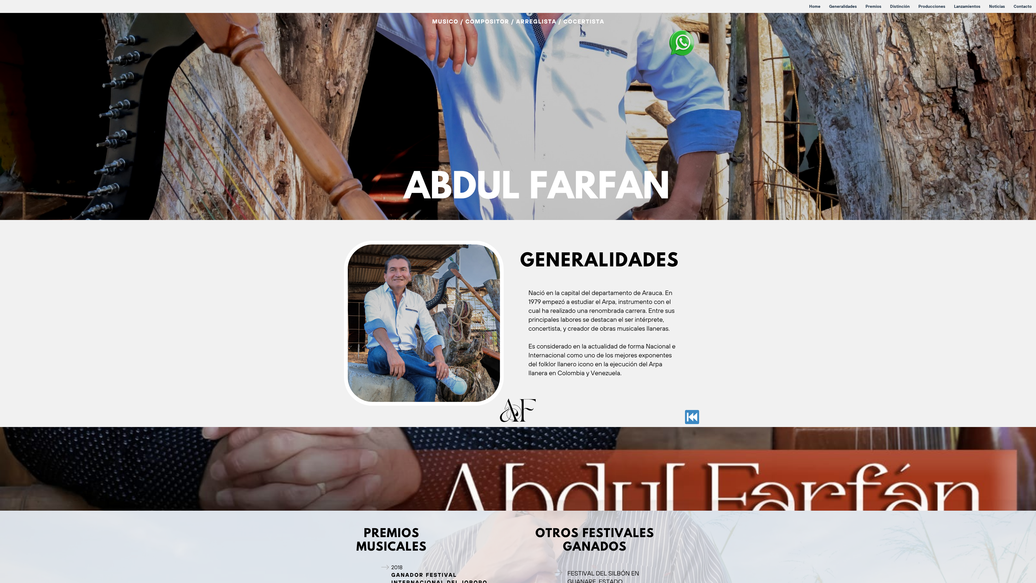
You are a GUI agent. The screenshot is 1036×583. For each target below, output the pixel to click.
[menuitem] (814, 6)
